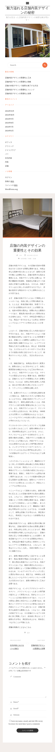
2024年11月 (9, 111)
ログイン (8, 177)
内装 (7, 162)
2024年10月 (9, 115)
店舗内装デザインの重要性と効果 (18, 93)
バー (7, 154)
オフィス (8, 142)
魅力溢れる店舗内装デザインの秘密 (27, 10)
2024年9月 (9, 119)
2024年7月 (9, 127)
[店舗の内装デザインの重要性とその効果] (27, 217)
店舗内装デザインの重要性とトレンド (20, 90)
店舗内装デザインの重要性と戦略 (18, 82)
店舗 (7, 166)
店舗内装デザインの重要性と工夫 (18, 78)
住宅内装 (8, 158)
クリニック (9, 146)
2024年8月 (9, 123)
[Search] (44, 65)
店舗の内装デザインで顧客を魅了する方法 (21, 85)
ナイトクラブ (10, 150)
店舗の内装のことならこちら (20, 627)
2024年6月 (9, 131)
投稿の (9, 181)
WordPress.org (11, 189)
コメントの (11, 185)
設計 (28, 632)
